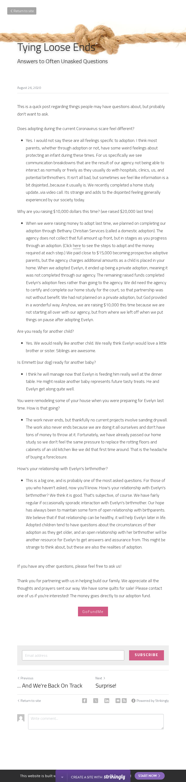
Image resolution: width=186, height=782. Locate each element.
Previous (27, 678)
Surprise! (105, 685)
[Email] (118, 700)
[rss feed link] (124, 700)
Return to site (24, 10)
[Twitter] (95, 700)
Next (98, 678)
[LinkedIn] (106, 700)
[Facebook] (84, 700)
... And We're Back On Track (49, 685)
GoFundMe (93, 611)
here (77, 245)
